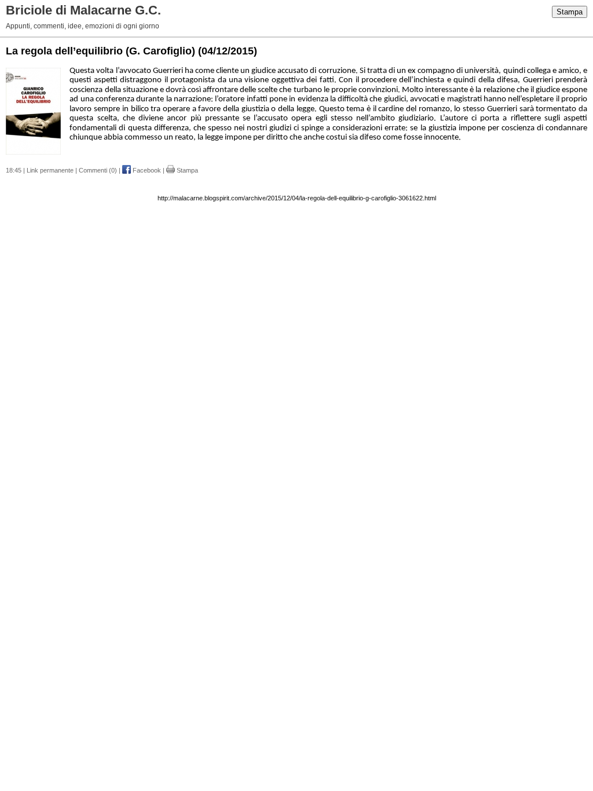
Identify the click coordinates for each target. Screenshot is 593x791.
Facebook (146, 170)
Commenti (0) (98, 170)
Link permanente (50, 170)
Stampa (570, 12)
